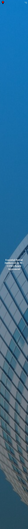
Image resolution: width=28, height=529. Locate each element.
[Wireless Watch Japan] (3, 2)
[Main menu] (25, 2)
